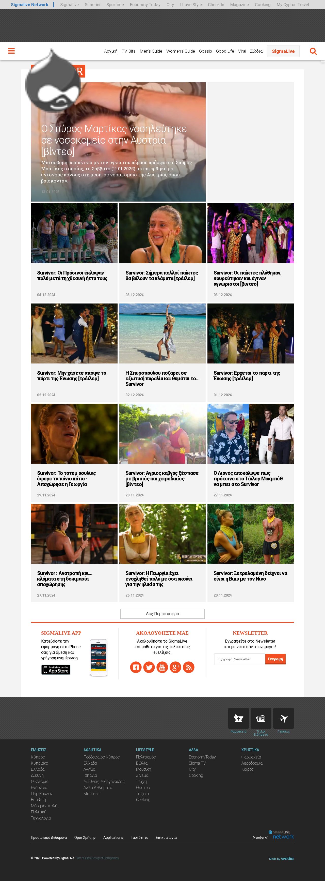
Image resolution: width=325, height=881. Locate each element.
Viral (242, 51)
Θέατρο (143, 787)
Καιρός (247, 769)
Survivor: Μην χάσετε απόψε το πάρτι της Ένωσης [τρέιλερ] (71, 376)
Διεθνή (37, 775)
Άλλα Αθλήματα (98, 787)
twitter (149, 667)
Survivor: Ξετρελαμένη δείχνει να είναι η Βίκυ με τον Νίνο (250, 576)
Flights (283, 718)
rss (188, 667)
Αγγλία (89, 769)
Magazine (239, 4)
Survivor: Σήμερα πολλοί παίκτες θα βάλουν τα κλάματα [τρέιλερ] (161, 275)
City (170, 4)
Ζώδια (256, 51)
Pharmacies (238, 718)
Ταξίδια (142, 793)
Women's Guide (180, 51)
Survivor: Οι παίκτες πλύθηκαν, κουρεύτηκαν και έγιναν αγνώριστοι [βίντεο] (247, 278)
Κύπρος (38, 757)
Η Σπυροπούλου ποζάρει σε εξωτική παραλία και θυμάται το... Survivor (162, 378)
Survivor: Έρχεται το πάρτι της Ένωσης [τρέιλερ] (247, 376)
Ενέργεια (39, 787)
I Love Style (191, 4)
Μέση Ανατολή (44, 805)
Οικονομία (39, 781)
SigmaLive (283, 51)
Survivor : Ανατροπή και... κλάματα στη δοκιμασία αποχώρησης (64, 578)
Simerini (92, 4)
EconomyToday (202, 757)
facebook (136, 667)
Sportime (115, 4)
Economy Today (145, 4)
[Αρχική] (53, 78)
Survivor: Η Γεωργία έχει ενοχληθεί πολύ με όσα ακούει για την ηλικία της (158, 578)
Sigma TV (197, 763)
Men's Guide (151, 51)
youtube (162, 667)
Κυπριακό (39, 763)
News (261, 718)
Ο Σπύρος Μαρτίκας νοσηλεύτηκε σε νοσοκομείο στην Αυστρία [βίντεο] (114, 140)
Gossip (205, 51)
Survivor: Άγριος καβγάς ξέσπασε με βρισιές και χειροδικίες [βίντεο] (162, 478)
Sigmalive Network (29, 4)
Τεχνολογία (41, 818)
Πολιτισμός (146, 757)
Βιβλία (142, 763)
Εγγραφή (275, 659)
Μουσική (143, 769)
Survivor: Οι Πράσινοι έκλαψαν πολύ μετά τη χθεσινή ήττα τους (72, 275)
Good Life (225, 51)
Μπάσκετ (92, 793)
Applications (113, 838)
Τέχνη (141, 781)
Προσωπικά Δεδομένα (49, 838)
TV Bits (129, 51)
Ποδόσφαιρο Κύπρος (102, 757)
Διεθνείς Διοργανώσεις (105, 781)
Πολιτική (38, 812)
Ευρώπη (38, 799)
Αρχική (111, 51)
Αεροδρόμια (252, 763)
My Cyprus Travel (293, 4)
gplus (175, 667)
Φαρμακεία (251, 757)
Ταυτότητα (139, 838)
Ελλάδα (37, 769)
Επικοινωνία (166, 838)
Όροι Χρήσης (85, 838)
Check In (216, 4)
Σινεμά (142, 775)
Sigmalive (69, 4)
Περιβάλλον (42, 793)
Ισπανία (90, 775)
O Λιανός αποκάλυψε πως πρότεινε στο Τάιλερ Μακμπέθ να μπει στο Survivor (248, 478)
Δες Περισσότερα (162, 613)
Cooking (263, 4)
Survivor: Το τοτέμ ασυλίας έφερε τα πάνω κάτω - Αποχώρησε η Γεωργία (66, 478)
